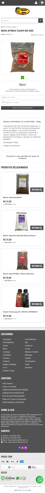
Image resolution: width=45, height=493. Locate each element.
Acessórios (7, 339)
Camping (6, 352)
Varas (27, 364)
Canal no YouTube (9, 387)
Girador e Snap (8, 371)
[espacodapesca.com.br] (22, 11)
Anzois (5, 346)
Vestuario (28, 367)
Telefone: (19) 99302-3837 (11, 436)
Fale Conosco (7, 383)
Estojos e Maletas (9, 364)
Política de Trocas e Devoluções (14, 399)
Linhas (27, 349)
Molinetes (28, 355)
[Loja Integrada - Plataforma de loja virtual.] (23, 490)
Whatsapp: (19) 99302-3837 (11, 438)
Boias (5, 349)
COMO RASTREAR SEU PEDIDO (15, 390)
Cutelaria (6, 361)
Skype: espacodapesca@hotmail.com (15, 440)
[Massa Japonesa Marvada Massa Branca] (22, 228)
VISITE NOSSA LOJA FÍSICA (13, 402)
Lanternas (28, 346)
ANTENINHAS (8, 342)
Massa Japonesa (39, 35)
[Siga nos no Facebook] (19, 448)
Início (4, 27)
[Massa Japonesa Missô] (22, 189)
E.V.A (5, 367)
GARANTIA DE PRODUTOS (13, 393)
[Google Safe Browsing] (21, 478)
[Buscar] (40, 20)
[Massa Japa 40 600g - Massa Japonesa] (22, 266)
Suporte (28, 358)
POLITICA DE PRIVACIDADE (13, 396)
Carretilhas (7, 355)
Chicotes (6, 358)
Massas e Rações (12, 27)
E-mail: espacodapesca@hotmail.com (15, 442)
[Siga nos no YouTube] (22, 448)
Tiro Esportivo (30, 361)
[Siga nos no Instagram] (25, 448)
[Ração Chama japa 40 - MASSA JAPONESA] (22, 304)
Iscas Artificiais (30, 339)
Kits (26, 342)
